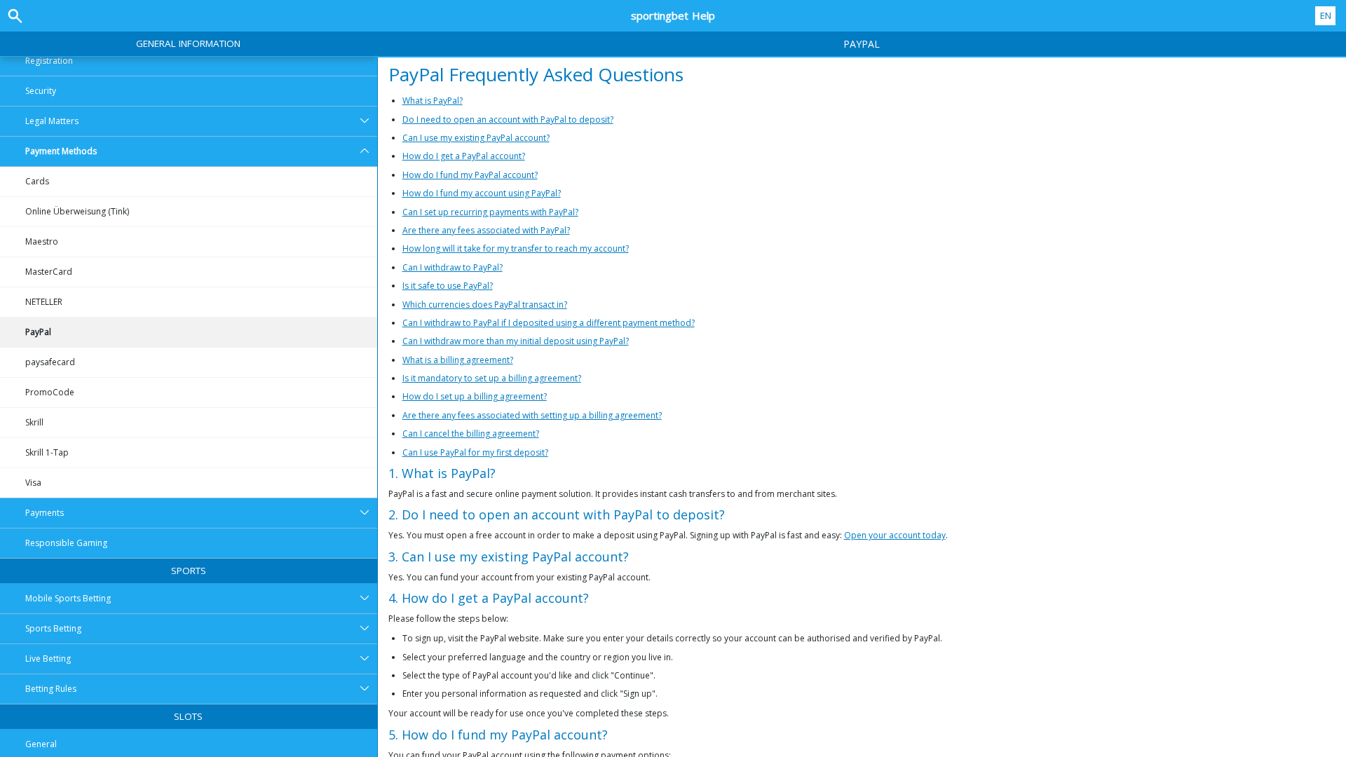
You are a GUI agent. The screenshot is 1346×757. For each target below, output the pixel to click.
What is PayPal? (432, 101)
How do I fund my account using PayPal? (481, 193)
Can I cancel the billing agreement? (470, 433)
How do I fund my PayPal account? (470, 175)
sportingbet (673, 15)
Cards (37, 181)
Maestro (41, 241)
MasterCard (48, 272)
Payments (44, 513)
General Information (188, 43)
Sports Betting (53, 628)
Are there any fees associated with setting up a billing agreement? (532, 415)
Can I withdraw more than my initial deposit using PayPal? (515, 341)
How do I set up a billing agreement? (474, 396)
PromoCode (49, 392)
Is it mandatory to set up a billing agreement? (491, 378)
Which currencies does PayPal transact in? (484, 305)
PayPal (38, 332)
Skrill (34, 422)
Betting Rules (50, 689)
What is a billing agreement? (457, 360)
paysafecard (50, 362)
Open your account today (895, 535)
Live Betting (48, 658)
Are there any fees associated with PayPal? (486, 230)
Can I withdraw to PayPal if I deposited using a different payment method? (548, 323)
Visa (33, 483)
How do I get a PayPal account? (463, 156)
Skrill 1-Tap (47, 452)
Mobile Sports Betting (68, 598)
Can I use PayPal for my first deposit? (475, 452)
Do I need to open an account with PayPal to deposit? (507, 119)
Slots (188, 716)
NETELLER (43, 302)
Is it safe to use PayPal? (447, 286)
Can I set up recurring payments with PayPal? (490, 212)
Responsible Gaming (66, 543)
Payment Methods (61, 151)
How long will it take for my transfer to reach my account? (515, 248)
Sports (188, 570)
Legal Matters (52, 121)
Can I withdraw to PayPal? (452, 267)
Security (40, 91)
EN (1325, 15)
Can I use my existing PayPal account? (476, 138)
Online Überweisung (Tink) (77, 211)
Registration (49, 61)
